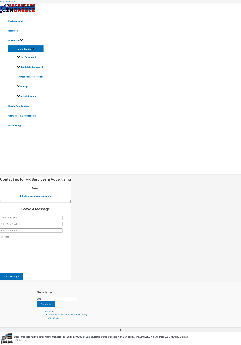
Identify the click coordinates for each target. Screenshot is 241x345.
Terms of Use (53, 318)
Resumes (13, 30)
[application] (21, 40)
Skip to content (7, 1)
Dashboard (14, 40)
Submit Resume (28, 96)
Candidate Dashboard (31, 67)
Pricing (24, 86)
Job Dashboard (28, 57)
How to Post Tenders (18, 106)
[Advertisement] (86, 153)
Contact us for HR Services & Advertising (66, 314)
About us (49, 311)
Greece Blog (14, 125)
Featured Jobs (15, 21)
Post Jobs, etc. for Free (32, 76)
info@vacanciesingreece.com (35, 196)
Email (39, 298)
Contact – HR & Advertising (22, 115)
